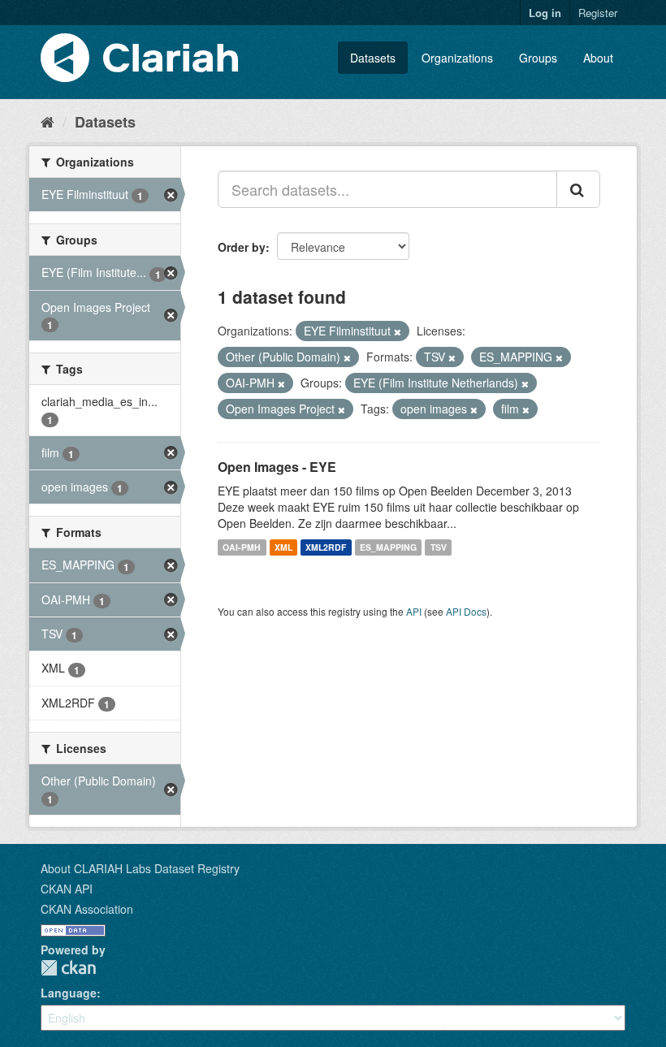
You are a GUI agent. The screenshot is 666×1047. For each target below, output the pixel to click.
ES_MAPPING (388, 547)
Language (69, 992)
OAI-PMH (242, 547)
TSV (438, 547)
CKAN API (67, 888)
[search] (578, 189)
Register (597, 12)
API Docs (466, 611)
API (414, 611)
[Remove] (397, 331)
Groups (538, 58)
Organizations (457, 58)
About (598, 58)
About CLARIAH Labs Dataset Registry (140, 868)
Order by (242, 247)
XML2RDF (325, 547)
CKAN (68, 967)
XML (283, 547)
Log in (545, 12)
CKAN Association (87, 909)
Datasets (373, 58)
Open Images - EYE (277, 466)
